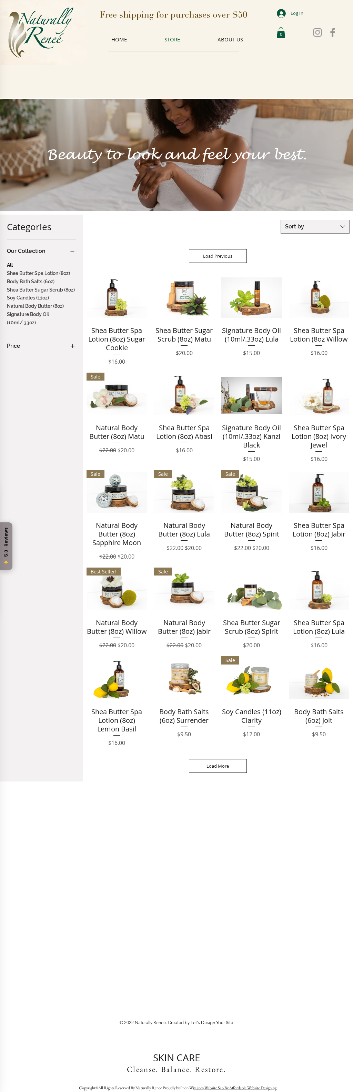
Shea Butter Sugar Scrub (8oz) (41, 290)
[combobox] (315, 227)
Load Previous (217, 256)
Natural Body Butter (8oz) (35, 306)
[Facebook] (333, 32)
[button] (280, 32)
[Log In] (276, 13)
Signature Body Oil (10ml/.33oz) (28, 318)
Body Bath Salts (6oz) (30, 281)
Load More (217, 766)
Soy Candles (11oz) (28, 298)
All (10, 265)
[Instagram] (317, 32)
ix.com (198, 1088)
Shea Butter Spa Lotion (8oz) (38, 273)
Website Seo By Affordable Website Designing (240, 1088)
